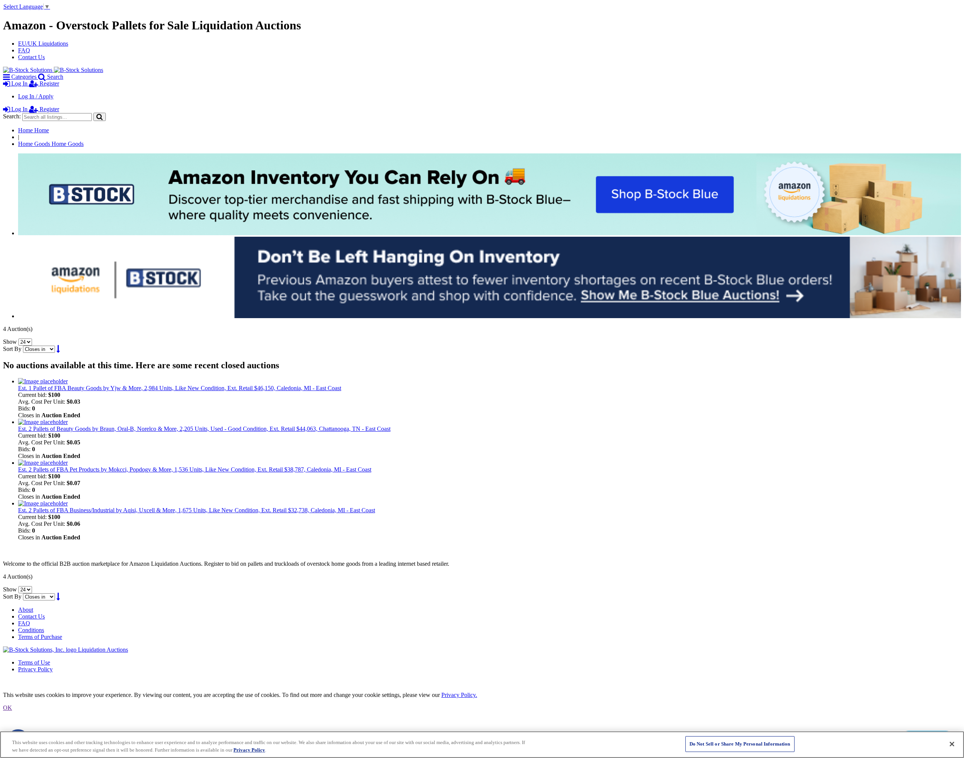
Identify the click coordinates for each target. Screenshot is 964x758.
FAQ (24, 50)
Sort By (12, 349)
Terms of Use (34, 662)
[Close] (952, 744)
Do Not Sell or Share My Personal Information (739, 744)
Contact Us (31, 57)
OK (7, 707)
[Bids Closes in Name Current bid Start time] (39, 349)
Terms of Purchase (40, 637)
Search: (12, 116)
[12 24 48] (25, 341)
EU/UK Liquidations (43, 43)
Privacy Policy (35, 669)
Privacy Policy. (459, 695)
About (25, 609)
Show (10, 341)
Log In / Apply (35, 96)
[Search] (99, 117)
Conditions (31, 630)
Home (33, 130)
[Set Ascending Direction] (58, 349)
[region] (482, 744)
